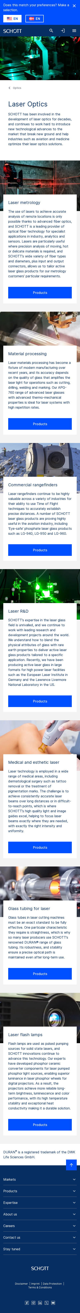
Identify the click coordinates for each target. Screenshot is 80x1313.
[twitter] (46, 1303)
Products (40, 293)
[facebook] (27, 1303)
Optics (17, 87)
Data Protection (52, 1283)
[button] (40, 1179)
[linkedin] (40, 1303)
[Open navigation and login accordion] (62, 30)
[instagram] (33, 1303)
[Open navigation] (74, 30)
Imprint (35, 1283)
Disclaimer (21, 1283)
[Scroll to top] (71, 1165)
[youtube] (53, 1303)
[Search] (51, 30)
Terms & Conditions (40, 1287)
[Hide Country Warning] (74, 5)
